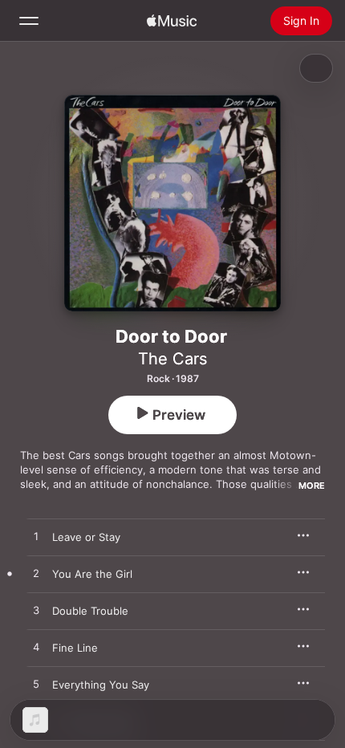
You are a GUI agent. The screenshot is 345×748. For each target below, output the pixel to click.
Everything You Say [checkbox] (100, 684)
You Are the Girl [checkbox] (92, 573)
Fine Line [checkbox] (75, 647)
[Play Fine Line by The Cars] (36, 647)
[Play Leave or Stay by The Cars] (36, 537)
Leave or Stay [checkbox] (86, 537)
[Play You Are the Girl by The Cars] (36, 574)
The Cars (172, 358)
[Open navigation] (29, 21)
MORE (311, 485)
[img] (172, 21)
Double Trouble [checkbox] (90, 610)
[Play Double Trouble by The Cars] (36, 611)
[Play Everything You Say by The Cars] (36, 684)
